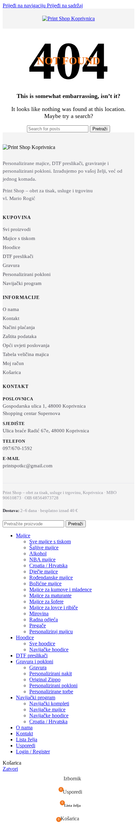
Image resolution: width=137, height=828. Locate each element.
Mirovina (39, 613)
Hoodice (11, 247)
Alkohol (38, 553)
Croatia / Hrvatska (48, 565)
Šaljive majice (44, 547)
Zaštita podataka (20, 336)
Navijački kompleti (49, 703)
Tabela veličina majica (26, 354)
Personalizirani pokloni (27, 274)
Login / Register (33, 751)
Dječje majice (43, 571)
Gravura (11, 265)
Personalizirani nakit (50, 673)
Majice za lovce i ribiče (53, 607)
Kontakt (11, 318)
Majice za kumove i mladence (60, 589)
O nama (11, 309)
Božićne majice (45, 583)
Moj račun (13, 363)
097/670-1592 (17, 448)
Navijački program (22, 283)
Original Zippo (45, 679)
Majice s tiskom (19, 238)
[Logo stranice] (68, 18)
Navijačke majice (47, 709)
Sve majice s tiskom (50, 541)
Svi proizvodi (17, 229)
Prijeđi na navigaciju (25, 5)
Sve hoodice (42, 643)
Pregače (37, 625)
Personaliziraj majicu (51, 631)
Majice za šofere (46, 601)
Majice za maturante (50, 595)
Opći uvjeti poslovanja (26, 345)
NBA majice (42, 559)
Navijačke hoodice (48, 649)
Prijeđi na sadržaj (65, 5)
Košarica (12, 372)
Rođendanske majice (51, 577)
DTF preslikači (18, 256)
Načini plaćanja (19, 327)
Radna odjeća (43, 619)
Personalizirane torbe (51, 691)
